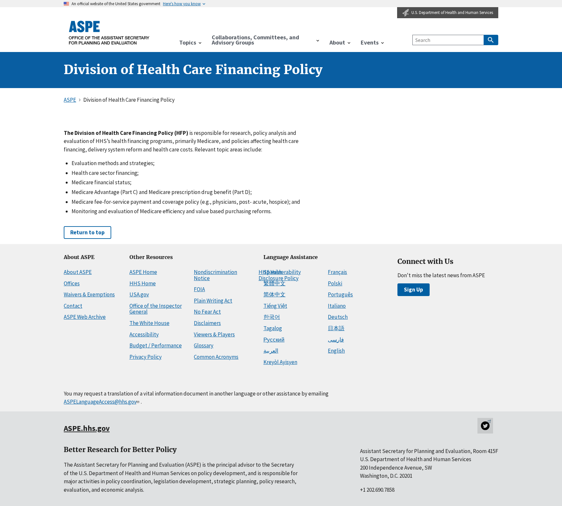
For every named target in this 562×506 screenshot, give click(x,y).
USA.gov (139, 294)
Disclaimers (207, 323)
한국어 (271, 316)
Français (337, 272)
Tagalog (272, 328)
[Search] (491, 40)
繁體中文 (274, 283)
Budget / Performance (155, 345)
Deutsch (338, 316)
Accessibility (144, 334)
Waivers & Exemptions (89, 294)
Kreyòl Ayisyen (280, 362)
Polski (335, 283)
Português (340, 294)
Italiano (337, 305)
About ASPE (78, 272)
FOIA (199, 289)
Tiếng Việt (275, 305)
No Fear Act (207, 311)
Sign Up (413, 289)
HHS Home (142, 283)
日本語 (336, 328)
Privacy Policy (145, 356)
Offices (72, 283)
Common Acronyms (216, 356)
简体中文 (274, 294)
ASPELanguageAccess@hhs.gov (100, 401)
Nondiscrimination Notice (215, 275)
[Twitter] (485, 426)
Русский (274, 339)
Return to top (87, 232)
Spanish (272, 272)
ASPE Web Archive (85, 316)
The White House (149, 323)
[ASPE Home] (109, 32)
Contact (73, 305)
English (336, 350)
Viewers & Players (214, 334)
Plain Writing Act (213, 300)
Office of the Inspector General (155, 309)
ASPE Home (143, 272)
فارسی (336, 339)
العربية (270, 350)
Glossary (203, 345)
